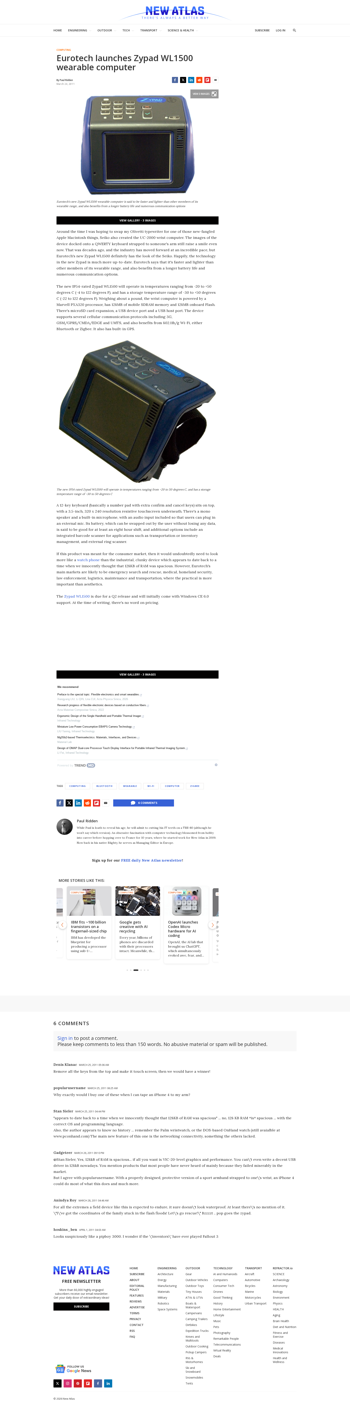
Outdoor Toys (195, 1286)
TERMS (134, 1313)
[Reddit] (199, 80)
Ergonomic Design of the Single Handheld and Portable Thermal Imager (99, 715)
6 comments (147, 803)
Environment (281, 1297)
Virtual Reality (222, 1350)
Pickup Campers (196, 1352)
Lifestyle (218, 1315)
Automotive (252, 1280)
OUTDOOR (104, 30)
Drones (218, 1292)
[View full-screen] (214, 94)
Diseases (279, 1342)
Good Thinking (222, 1297)
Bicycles (250, 1286)
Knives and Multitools (193, 1338)
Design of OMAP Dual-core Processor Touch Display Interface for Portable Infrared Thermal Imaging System (121, 748)
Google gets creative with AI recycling (133, 926)
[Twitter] (183, 80)
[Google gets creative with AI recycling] (137, 901)
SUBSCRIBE (262, 30)
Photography (221, 1333)
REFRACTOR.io (283, 1268)
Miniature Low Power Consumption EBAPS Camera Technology (94, 726)
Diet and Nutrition (284, 1327)
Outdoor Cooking (197, 1346)
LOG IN (280, 30)
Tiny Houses (194, 1292)
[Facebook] (175, 80)
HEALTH (278, 1309)
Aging (276, 1315)
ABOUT (135, 1280)
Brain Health (281, 1321)
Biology (278, 1292)
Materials (164, 1292)
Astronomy (280, 1286)
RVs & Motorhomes (194, 1360)
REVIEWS (136, 1301)
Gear (189, 1274)
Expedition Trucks (197, 1331)
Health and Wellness (280, 1360)
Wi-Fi (150, 785)
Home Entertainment (227, 1309)
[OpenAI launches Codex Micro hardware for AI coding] (186, 901)
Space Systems (167, 1309)
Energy (162, 1280)
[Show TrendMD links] (216, 764)
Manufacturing (167, 1286)
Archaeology (281, 1280)
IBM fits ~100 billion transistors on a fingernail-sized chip (89, 926)
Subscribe (81, 1306)
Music (217, 1321)
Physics (278, 1303)
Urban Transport (256, 1303)
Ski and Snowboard (193, 1370)
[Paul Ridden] (65, 827)
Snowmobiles (194, 1377)
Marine (249, 1292)
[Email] (215, 80)
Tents (189, 1383)
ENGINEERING (77, 30)
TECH (126, 30)
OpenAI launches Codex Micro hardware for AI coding (183, 929)
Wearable (130, 785)
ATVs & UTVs (194, 1297)
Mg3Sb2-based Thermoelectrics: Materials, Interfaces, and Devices (97, 737)
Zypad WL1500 (77, 596)
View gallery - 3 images (138, 220)
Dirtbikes (191, 1325)
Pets (216, 1327)
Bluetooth (104, 785)
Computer (172, 785)
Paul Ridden (87, 820)
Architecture (165, 1274)
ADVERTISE (137, 1307)
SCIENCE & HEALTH (181, 30)
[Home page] (175, 12)
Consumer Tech (223, 1286)
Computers (220, 1280)
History (218, 1303)
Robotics (163, 1303)
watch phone (88, 560)
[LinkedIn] (191, 80)
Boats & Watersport (193, 1305)
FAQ (132, 1337)
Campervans (194, 1313)
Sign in (65, 1038)
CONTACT (137, 1325)
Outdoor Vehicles (197, 1280)
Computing (64, 50)
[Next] (212, 925)
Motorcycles (253, 1297)
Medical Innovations (280, 1350)
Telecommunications (227, 1344)
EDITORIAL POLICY (137, 1288)
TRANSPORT (148, 30)
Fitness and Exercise (280, 1335)
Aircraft (249, 1274)
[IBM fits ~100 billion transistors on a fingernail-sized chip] (89, 901)
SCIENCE (278, 1274)
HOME (57, 30)
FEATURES (137, 1295)
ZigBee (195, 785)
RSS (132, 1331)
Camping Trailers (197, 1319)
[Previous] (63, 925)
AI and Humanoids (225, 1274)
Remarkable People (226, 1339)
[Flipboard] (207, 80)
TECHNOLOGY (223, 1268)
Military (162, 1297)
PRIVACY (135, 1319)
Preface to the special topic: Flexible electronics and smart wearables (98, 694)
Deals (217, 1356)
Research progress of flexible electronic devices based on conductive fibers (101, 705)
